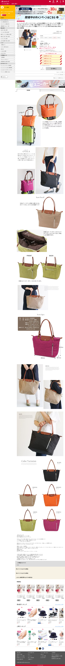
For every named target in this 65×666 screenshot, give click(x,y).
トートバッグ (44, 5)
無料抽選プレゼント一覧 (5, 26)
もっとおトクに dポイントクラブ (6, 69)
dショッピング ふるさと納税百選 (6, 67)
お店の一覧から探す (4, 30)
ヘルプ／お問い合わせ (4, 46)
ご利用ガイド (3, 44)
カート (29, 654)
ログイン (4, 76)
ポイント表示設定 (31, 657)
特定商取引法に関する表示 (5, 61)
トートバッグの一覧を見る (58, 74)
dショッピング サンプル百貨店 (6, 65)
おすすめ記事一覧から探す (5, 40)
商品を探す (19, 652)
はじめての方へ (3, 53)
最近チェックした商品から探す (6, 34)
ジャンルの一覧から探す (5, 32)
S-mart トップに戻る (60, 72)
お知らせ (42, 654)
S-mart (18, 564)
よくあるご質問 (3, 51)
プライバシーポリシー (4, 59)
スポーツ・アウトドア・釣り (25, 5)
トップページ (18, 5)
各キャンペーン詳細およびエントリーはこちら (48, 48)
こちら (29, 662)
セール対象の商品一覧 (4, 21)
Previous (17, 612)
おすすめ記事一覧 (31, 652)
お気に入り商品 (19, 654)
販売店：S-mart (59, 31)
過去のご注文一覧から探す (5, 36)
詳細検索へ (2, 17)
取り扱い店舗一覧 (20, 659)
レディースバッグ (38, 5)
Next (62, 612)
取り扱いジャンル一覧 (20, 657)
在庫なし (19, 600)
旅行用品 (32, 5)
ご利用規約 (3, 57)
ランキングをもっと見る (59, 604)
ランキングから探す (4, 38)
